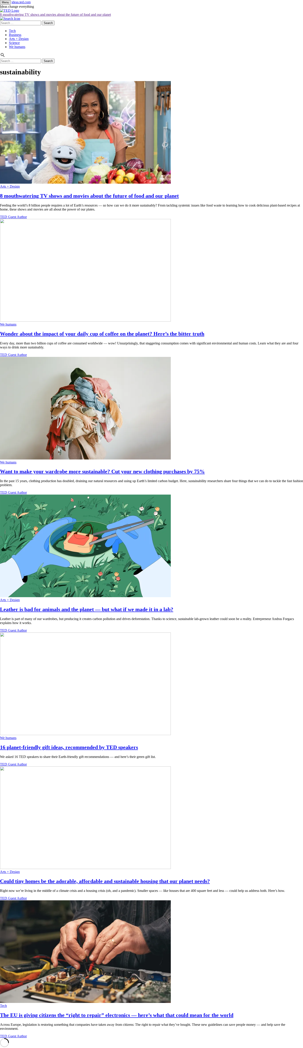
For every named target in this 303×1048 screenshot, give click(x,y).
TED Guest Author (13, 217)
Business (15, 35)
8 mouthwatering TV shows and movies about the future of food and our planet (55, 14)
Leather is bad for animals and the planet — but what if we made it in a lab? (86, 609)
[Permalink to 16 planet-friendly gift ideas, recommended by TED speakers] (85, 734)
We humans (17, 47)
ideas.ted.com (21, 2)
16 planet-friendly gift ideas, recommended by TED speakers (69, 747)
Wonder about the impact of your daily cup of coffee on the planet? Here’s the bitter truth (102, 334)
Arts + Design (19, 39)
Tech (12, 31)
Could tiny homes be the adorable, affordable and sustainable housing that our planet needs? (105, 881)
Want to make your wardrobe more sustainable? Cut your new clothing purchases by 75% (102, 471)
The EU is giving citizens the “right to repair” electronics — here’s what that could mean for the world (116, 1015)
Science (14, 43)
